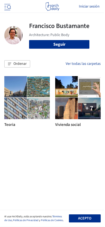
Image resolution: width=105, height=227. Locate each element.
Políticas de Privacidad (25, 220)
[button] (17, 64)
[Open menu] (7, 6)
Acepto (84, 218)
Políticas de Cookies (52, 220)
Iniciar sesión (89, 6)
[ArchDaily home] (52, 6)
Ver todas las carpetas (83, 63)
